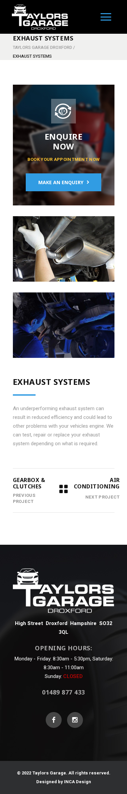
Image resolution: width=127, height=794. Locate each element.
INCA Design (77, 781)
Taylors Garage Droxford (42, 47)
